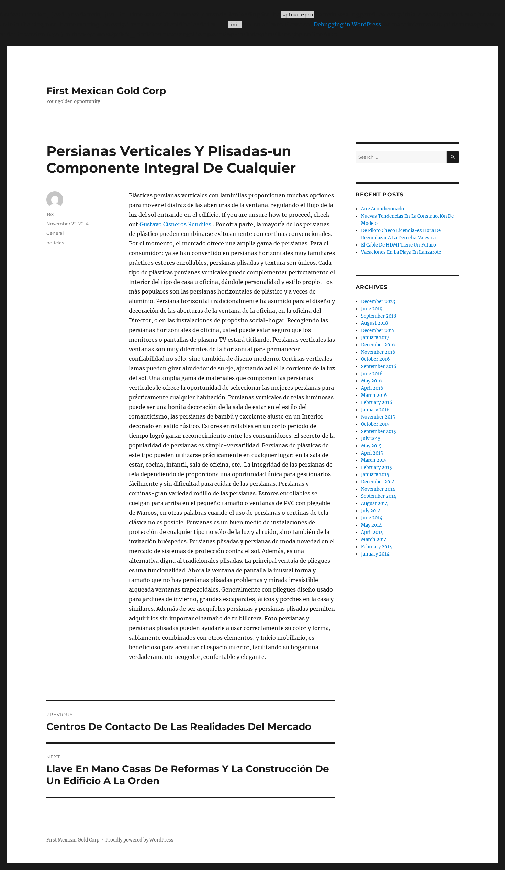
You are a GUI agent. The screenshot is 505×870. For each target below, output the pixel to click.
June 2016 (372, 374)
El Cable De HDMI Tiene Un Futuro (398, 245)
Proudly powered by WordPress (139, 840)
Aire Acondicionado (382, 209)
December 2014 (378, 482)
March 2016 (374, 395)
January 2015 (375, 475)
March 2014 (374, 539)
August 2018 (374, 323)
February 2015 (376, 467)
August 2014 (374, 503)
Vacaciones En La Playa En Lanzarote (401, 252)
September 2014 (378, 496)
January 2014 (375, 554)
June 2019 (372, 309)
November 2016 (378, 352)
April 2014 (372, 532)
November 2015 (378, 417)
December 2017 (378, 330)
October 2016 (375, 359)
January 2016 (375, 410)
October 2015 (375, 424)
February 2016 (376, 402)
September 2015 (378, 431)
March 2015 (374, 460)
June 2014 (371, 518)
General (55, 233)
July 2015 (371, 439)
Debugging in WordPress (347, 24)
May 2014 (371, 525)
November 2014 (378, 489)
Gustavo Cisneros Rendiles (176, 224)
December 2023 (378, 302)
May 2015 (371, 446)
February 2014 (376, 547)
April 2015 (372, 453)
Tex (50, 214)
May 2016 (371, 381)
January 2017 (375, 338)
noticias (55, 242)
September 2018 (378, 316)
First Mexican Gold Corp (106, 90)
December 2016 (378, 345)
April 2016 (372, 388)
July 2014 (371, 511)
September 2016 (378, 366)
